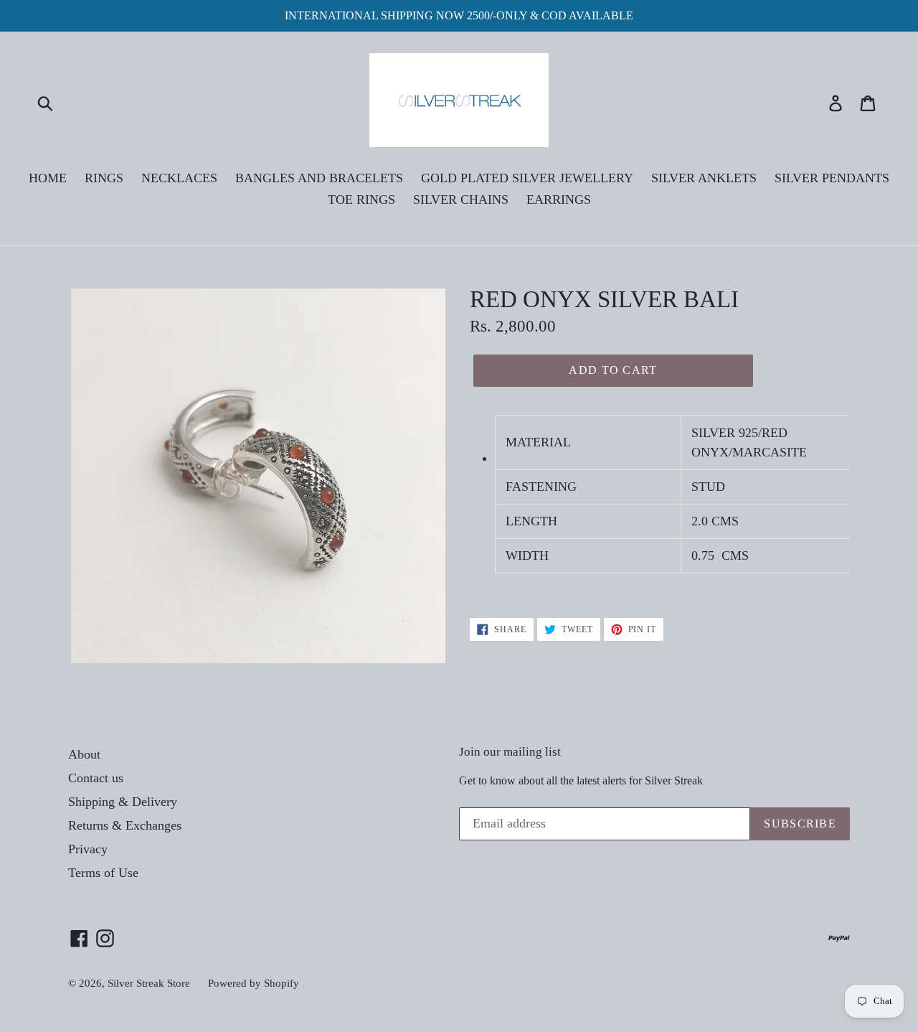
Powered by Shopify (253, 983)
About (84, 754)
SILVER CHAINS (460, 199)
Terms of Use (103, 873)
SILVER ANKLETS (704, 178)
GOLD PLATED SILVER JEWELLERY (527, 178)
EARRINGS (558, 199)
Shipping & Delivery (122, 801)
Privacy (88, 849)
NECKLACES (179, 178)
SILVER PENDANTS (832, 178)
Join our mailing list (510, 752)
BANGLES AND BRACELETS (319, 178)
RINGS (104, 178)
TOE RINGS (361, 199)
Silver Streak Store (149, 983)
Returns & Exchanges (124, 825)
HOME (48, 178)
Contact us (95, 778)
